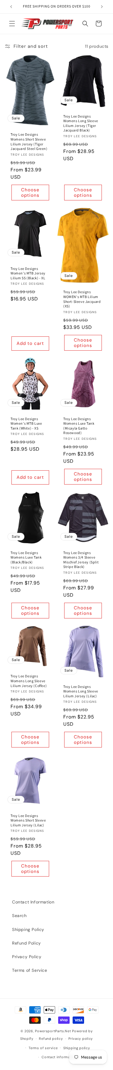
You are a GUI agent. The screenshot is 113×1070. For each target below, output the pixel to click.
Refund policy (51, 1038)
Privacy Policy (26, 956)
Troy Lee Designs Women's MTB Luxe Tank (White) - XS (26, 423)
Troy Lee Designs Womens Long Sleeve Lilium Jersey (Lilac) (80, 691)
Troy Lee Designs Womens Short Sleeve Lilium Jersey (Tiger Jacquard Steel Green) (29, 141)
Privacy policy (80, 1038)
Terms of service (43, 1048)
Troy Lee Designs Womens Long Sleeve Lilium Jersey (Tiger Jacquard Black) (80, 123)
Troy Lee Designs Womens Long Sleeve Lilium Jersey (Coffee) (29, 681)
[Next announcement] (101, 6)
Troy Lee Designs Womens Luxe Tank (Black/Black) (26, 557)
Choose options (30, 192)
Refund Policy (26, 943)
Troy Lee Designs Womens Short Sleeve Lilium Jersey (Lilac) (28, 820)
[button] (12, 23)
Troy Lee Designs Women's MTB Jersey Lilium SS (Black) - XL (28, 273)
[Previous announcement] (11, 6)
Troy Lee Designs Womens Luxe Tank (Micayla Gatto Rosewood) (79, 425)
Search (19, 915)
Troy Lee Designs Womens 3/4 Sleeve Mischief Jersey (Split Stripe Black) (81, 559)
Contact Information (33, 902)
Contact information (59, 1057)
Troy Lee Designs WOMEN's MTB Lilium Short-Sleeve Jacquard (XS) (82, 299)
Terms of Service (29, 970)
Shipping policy (76, 1048)
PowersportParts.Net (53, 1031)
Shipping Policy (28, 929)
